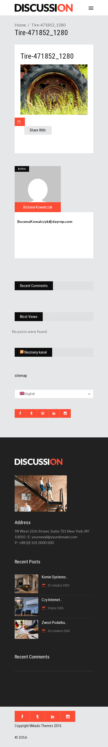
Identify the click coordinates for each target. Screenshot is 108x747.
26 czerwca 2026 (58, 631)
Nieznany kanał (35, 352)
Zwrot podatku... (54, 622)
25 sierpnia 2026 (58, 585)
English (29, 394)
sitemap (21, 375)
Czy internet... (52, 599)
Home (20, 24)
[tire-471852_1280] (38, 189)
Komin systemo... (55, 577)
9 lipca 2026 (55, 608)
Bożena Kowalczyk (37, 207)
